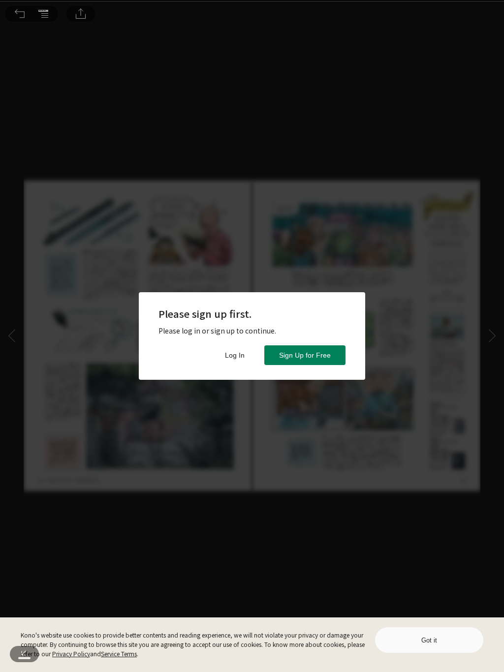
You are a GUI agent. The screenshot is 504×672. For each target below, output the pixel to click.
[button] (20, 14)
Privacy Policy (71, 653)
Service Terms (119, 653)
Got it (429, 640)
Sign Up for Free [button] (305, 355)
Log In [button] (235, 355)
